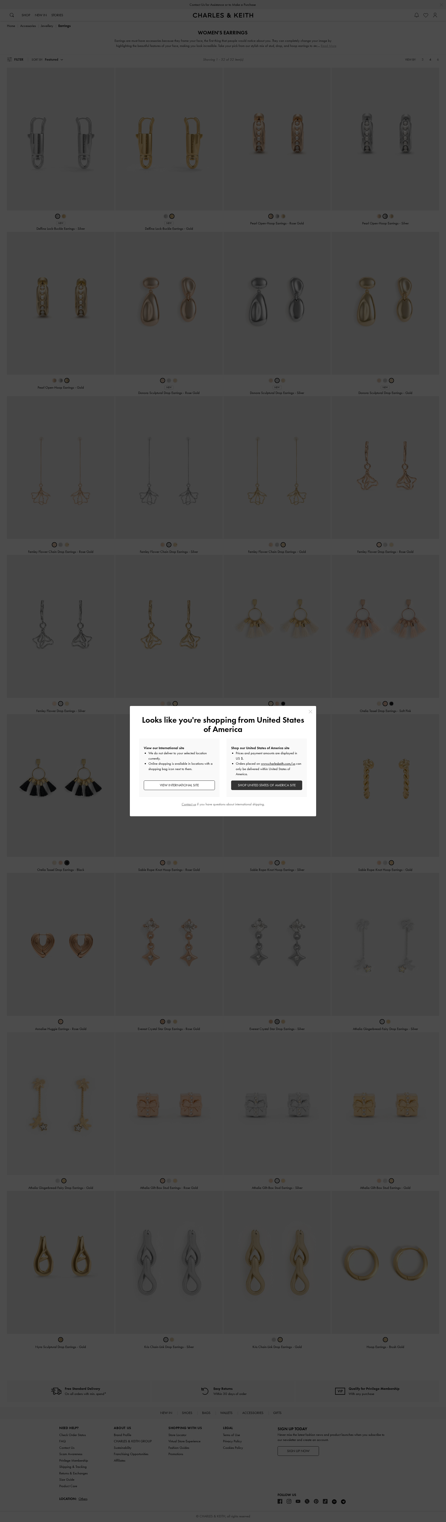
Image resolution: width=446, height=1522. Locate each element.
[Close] (310, 711)
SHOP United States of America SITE (267, 785)
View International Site (179, 785)
